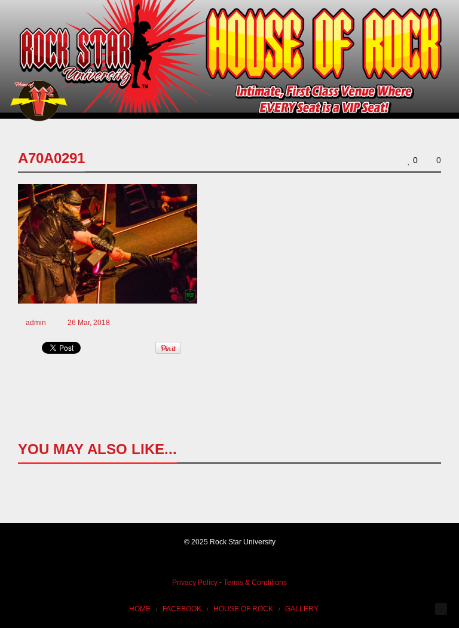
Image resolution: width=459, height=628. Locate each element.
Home (140, 609)
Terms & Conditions (255, 582)
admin (36, 322)
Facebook (182, 609)
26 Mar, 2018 (89, 322)
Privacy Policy (195, 582)
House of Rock (243, 609)
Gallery (302, 609)
